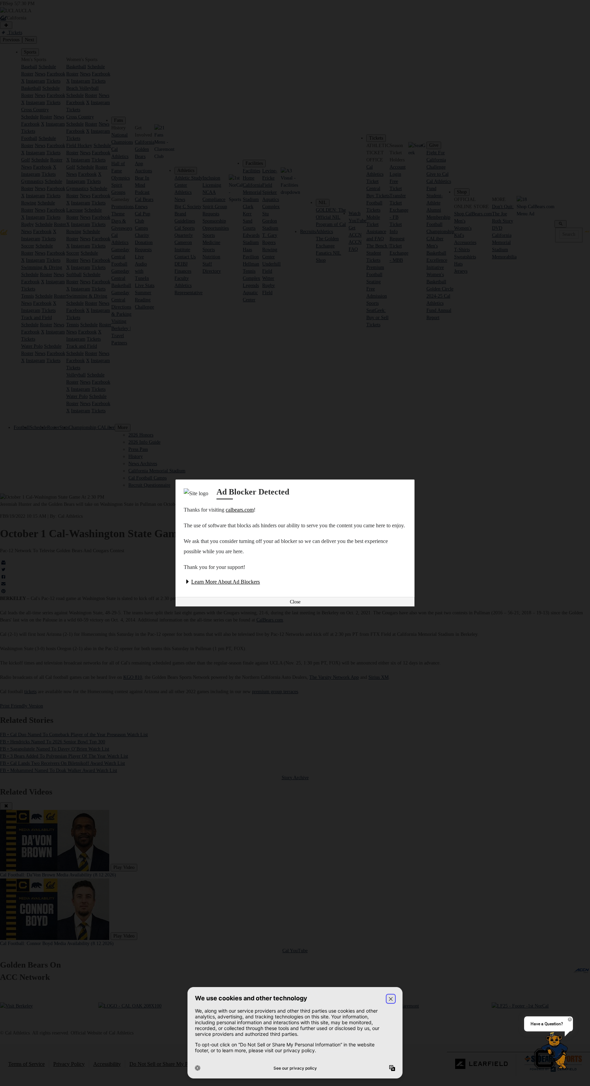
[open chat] (551, 1051)
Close (295, 601)
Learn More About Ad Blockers (225, 582)
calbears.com (240, 510)
